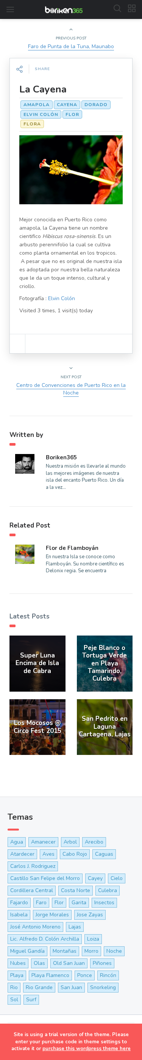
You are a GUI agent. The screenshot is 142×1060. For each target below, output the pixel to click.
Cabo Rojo (74, 854)
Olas (39, 963)
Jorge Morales (52, 914)
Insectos (104, 902)
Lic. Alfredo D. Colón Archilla (44, 939)
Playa (16, 975)
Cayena (67, 105)
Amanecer (43, 841)
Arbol (70, 841)
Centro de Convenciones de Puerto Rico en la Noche (71, 389)
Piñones (102, 963)
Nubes (18, 963)
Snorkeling (103, 987)
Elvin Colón (40, 114)
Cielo (117, 878)
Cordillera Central (31, 890)
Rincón (108, 975)
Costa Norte (75, 890)
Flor (72, 114)
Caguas (104, 854)
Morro (91, 951)
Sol (14, 999)
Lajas (75, 926)
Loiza (93, 939)
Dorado (96, 105)
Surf (31, 999)
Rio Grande (39, 987)
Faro (41, 902)
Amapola (36, 105)
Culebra (107, 890)
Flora (32, 124)
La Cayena (43, 89)
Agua (16, 841)
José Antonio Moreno (35, 926)
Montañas (64, 951)
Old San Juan (69, 963)
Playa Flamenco (50, 975)
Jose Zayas (90, 914)
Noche (114, 951)
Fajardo (19, 902)
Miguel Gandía (27, 951)
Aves (48, 854)
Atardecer (22, 854)
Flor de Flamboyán (72, 548)
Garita (79, 902)
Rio (14, 987)
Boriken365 (61, 457)
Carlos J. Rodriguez (32, 866)
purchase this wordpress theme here (86, 1048)
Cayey (95, 878)
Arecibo (94, 841)
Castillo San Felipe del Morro (45, 878)
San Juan (71, 987)
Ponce (84, 975)
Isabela (19, 914)
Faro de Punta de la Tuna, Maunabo (71, 46)
